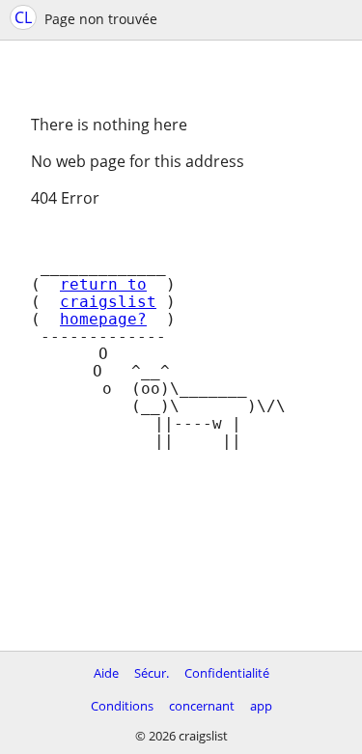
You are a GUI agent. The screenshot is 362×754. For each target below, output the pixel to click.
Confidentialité (226, 673)
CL (23, 17)
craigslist (108, 302)
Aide (106, 673)
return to (103, 284)
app (261, 705)
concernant (202, 705)
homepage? (103, 319)
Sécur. (151, 673)
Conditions (122, 705)
